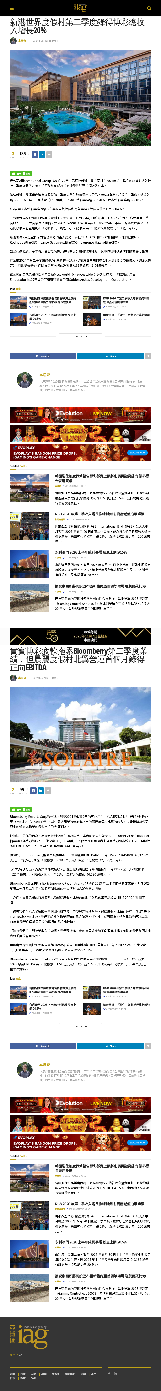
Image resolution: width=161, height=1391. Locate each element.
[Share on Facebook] (35, 154)
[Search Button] (149, 8)
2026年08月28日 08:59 (42, 323)
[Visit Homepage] (80, 8)
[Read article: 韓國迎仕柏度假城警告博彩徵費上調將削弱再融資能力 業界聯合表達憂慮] (18, 302)
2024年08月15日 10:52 (45, 678)
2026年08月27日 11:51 (115, 319)
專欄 (44, 1374)
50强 (33, 1378)
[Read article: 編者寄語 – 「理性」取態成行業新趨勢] (92, 319)
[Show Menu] (12, 8)
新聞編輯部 (60, 519)
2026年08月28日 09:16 (42, 306)
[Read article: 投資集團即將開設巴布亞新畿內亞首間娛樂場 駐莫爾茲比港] (29, 598)
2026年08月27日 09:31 (75, 591)
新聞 (12, 1374)
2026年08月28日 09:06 (115, 306)
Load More (81, 336)
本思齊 (22, 40)
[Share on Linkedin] (42, 154)
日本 (12, 1378)
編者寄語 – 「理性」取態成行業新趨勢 (126, 315)
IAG (20, 1355)
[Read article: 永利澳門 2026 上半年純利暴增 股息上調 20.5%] (18, 319)
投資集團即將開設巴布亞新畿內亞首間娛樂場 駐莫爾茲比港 (100, 585)
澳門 (93, 1374)
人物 (33, 1374)
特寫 (23, 1374)
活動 (83, 1374)
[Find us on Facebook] (109, 1374)
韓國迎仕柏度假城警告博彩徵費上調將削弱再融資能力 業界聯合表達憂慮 (52, 300)
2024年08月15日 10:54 (45, 40)
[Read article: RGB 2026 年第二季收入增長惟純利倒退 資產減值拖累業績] (92, 302)
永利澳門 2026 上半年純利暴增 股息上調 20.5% (52, 317)
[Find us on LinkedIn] (115, 1374)
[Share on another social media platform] (49, 154)
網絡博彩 (70, 1374)
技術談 (55, 1374)
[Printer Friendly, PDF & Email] (21, 173)
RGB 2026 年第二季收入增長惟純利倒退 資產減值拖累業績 (126, 300)
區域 (23, 1378)
